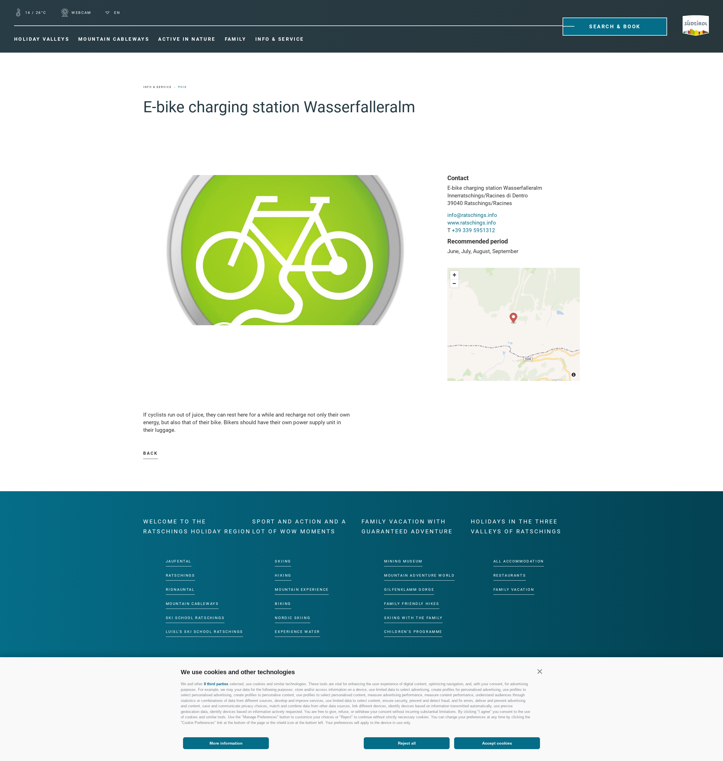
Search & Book (615, 26)
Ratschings (180, 575)
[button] (539, 671)
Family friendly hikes (411, 603)
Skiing (283, 561)
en (116, 12)
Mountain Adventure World (419, 575)
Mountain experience (301, 589)
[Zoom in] (454, 275)
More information (226, 743)
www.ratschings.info (471, 222)
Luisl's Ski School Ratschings (204, 632)
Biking (283, 603)
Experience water (297, 632)
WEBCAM (80, 12)
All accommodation (518, 561)
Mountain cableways (192, 603)
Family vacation (513, 589)
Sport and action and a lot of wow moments (299, 526)
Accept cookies (497, 743)
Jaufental (178, 561)
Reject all (407, 743)
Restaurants (509, 575)
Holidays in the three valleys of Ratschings (516, 526)
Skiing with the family (413, 617)
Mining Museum (403, 561)
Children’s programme (413, 632)
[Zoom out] (454, 283)
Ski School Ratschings (195, 617)
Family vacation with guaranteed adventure (407, 526)
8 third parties (216, 684)
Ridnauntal (180, 589)
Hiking (283, 575)
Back (150, 453)
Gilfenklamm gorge (409, 589)
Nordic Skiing (292, 617)
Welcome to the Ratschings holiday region (197, 526)
